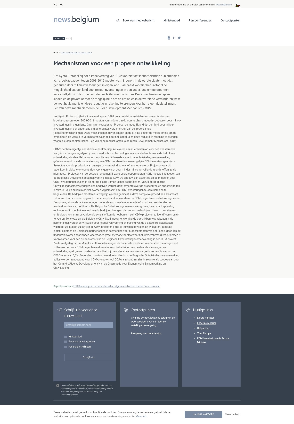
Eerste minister (205, 317)
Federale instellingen (79, 347)
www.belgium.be (224, 4)
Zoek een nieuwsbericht (138, 20)
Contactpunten (230, 20)
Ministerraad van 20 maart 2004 (77, 52)
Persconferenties (200, 20)
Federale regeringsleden (81, 342)
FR (61, 4)
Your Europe (204, 333)
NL (55, 4)
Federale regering (206, 323)
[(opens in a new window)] (172, 37)
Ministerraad (171, 20)
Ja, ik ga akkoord (203, 414)
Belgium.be (203, 328)
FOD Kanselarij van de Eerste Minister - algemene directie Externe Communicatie (117, 286)
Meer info (141, 416)
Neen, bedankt (233, 414)
